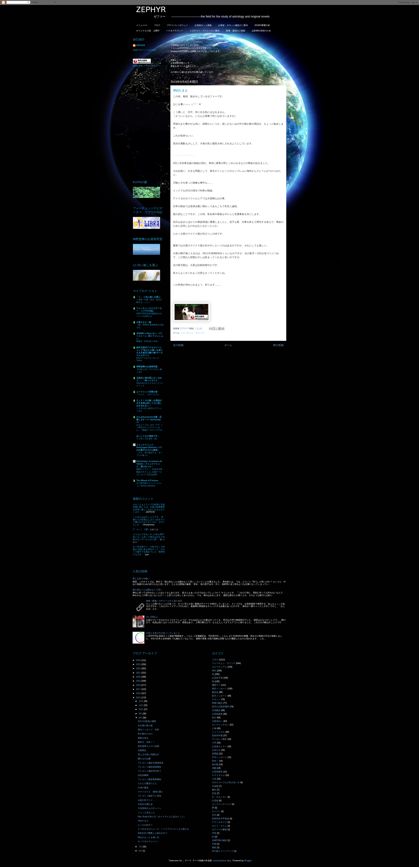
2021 (138, 673)
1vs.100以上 (152, 617)
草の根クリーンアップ (222, 851)
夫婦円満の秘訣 (219, 840)
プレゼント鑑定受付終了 (149, 771)
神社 (214, 670)
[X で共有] (216, 328)
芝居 (214, 793)
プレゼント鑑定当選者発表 (150, 763)
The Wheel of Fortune (147, 480)
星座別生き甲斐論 (220, 818)
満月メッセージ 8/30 (148, 729)
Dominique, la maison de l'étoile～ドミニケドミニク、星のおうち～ (149, 464)
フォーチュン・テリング (192, 333)
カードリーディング (221, 804)
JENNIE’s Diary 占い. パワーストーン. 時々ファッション (149, 336)
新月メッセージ (219, 696)
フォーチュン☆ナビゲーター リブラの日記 (149, 309)
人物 (214, 728)
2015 (138, 697)
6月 (141, 851)
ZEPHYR (140, 45)
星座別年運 (217, 735)
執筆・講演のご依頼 (235, 30)
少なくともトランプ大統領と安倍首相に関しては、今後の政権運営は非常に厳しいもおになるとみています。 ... (149, 508)
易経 (214, 847)
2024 (138, 660)
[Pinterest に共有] (223, 328)
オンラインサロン (220, 724)
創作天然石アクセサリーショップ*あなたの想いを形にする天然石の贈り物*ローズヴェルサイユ (149, 351)
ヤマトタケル (218, 775)
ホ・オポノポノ (219, 797)
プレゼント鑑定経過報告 (149, 767)
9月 (141, 713)
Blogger (247, 860)
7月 (141, 846)
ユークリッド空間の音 (147, 392)
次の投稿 (178, 345)
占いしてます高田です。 (148, 436)
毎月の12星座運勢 (220, 706)
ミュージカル (218, 732)
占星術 (215, 800)
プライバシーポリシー (177, 25)
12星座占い (217, 721)
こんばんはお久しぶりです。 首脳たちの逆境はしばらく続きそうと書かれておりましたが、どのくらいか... (149, 521)
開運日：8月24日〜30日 (147, 341)
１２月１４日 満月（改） (147, 439)
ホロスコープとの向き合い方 (226, 782)
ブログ (157, 25)
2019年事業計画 (262, 25)
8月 (141, 717)
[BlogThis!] (213, 328)
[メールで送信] (210, 328)
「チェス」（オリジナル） (148, 394)
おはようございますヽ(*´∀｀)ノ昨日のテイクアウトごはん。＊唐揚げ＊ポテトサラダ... (149, 427)
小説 (214, 779)
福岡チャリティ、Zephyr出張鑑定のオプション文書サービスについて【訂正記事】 (149, 472)
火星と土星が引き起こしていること (163, 633)
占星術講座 (217, 714)
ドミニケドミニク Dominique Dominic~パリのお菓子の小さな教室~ (149, 447)
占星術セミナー (219, 746)
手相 (214, 844)
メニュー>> (141, 25)
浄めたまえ (143, 820)
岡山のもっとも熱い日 (148, 837)
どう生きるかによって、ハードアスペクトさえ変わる (163, 829)
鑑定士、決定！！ (146, 742)
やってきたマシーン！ (148, 841)
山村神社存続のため (261, 30)
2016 (138, 693)
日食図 (215, 786)
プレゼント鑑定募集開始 (149, 779)
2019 (138, 681)
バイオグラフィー (174, 30)
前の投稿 (278, 345)
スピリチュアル (219, 667)
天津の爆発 (143, 787)
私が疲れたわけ (145, 733)
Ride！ (215, 761)
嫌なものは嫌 (144, 758)
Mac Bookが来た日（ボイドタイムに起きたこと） (162, 816)
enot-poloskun (219, 860)
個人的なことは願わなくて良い (147, 589)
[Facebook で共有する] (219, 328)
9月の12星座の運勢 (147, 721)
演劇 (214, 768)
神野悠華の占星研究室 (147, 366)
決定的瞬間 (143, 775)
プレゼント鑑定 (219, 739)
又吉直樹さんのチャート (149, 808)
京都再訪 (142, 750)
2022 (138, 668)
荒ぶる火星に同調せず (148, 754)
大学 (214, 742)
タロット (216, 699)
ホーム (228, 345)
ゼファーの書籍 (219, 829)
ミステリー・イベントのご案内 (204, 30)
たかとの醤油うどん (147, 783)
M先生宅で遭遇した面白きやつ (152, 833)
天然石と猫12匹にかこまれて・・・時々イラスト (149, 379)
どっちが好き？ (145, 825)
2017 (138, 689)
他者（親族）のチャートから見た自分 (164, 601)
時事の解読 (217, 703)
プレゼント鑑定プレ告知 (149, 796)
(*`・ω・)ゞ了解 (140, 529)
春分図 (215, 764)
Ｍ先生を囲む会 (145, 804)
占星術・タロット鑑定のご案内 (233, 25)
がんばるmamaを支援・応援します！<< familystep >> (149, 419)
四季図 (215, 753)
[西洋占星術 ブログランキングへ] (142, 63)
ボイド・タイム (219, 826)
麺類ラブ (216, 685)
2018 (138, 685)
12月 (141, 701)
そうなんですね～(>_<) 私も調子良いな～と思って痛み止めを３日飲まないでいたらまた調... (149, 537)
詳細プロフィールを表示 (144, 50)
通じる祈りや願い (141, 578)
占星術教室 (217, 771)
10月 (141, 709)
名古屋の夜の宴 (145, 725)
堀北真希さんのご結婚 (148, 746)
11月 (141, 705)
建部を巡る (143, 738)
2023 (138, 664)
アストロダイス (219, 822)
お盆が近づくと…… (147, 800)
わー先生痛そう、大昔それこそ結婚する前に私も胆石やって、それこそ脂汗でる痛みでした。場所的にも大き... (149, 550)
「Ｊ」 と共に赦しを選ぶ (148, 297)
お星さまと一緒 (143, 322)
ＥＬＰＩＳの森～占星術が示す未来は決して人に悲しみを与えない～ (149, 403)
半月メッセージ (219, 757)
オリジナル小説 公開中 (148, 30)
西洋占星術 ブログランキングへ (147, 66)
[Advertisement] (149, 123)
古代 (214, 815)
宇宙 (214, 833)
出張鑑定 (216, 710)
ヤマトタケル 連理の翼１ (150, 791)
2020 (138, 677)
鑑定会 (215, 692)
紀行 (214, 717)
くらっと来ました (146, 812)
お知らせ (216, 750)
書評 (214, 790)
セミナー (216, 811)
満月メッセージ (219, 688)
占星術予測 (217, 678)
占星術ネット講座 (203, 25)
